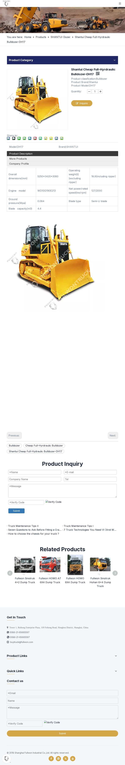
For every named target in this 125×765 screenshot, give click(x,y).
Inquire (84, 103)
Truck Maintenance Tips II (23, 525)
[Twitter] (65, 758)
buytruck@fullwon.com (21, 642)
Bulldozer (14, 445)
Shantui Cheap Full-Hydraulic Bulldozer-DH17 (35, 451)
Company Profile (19, 163)
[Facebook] (51, 758)
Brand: (62, 146)
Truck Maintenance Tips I (78, 525)
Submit (16, 510)
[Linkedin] (58, 758)
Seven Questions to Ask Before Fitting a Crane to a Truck (34, 529)
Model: (13, 146)
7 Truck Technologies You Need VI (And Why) (90, 529)
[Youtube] (72, 758)
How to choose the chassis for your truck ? (33, 533)
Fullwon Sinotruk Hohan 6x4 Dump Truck (100, 582)
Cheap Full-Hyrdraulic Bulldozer (44, 445)
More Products (18, 158)
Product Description (20, 153)
